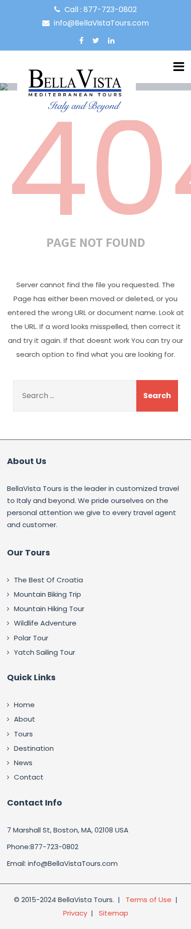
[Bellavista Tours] (76, 90)
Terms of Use (149, 899)
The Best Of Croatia (48, 580)
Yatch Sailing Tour (44, 652)
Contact (29, 777)
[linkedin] (111, 40)
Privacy (75, 913)
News (23, 763)
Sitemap (113, 913)
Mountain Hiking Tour (49, 608)
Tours (23, 734)
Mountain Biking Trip (47, 594)
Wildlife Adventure (45, 623)
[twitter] (95, 40)
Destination (34, 748)
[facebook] (81, 40)
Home (24, 705)
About (24, 719)
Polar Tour (31, 638)
